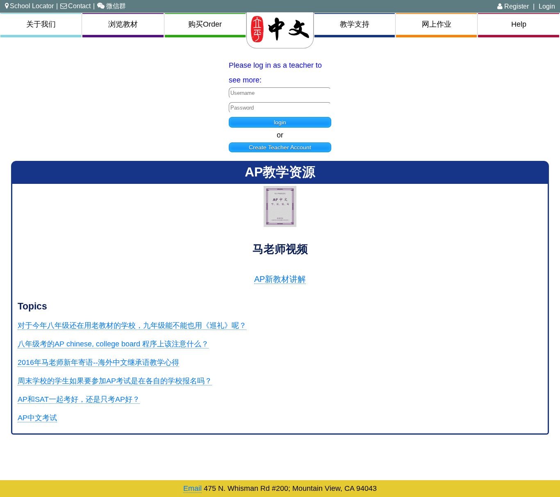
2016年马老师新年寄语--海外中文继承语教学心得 (98, 362)
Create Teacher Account (280, 147)
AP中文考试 (37, 418)
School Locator (32, 5)
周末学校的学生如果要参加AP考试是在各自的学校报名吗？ (115, 381)
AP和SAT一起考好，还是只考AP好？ (79, 399)
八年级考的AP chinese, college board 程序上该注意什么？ (113, 344)
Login (547, 6)
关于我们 (41, 24)
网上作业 (436, 24)
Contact (79, 5)
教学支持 (354, 24)
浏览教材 (123, 24)
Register (516, 6)
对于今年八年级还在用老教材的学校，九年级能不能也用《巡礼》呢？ (132, 325)
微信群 (116, 5)
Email (192, 488)
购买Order (205, 24)
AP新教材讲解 (280, 279)
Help (518, 24)
